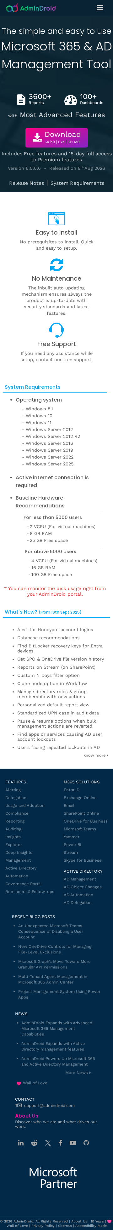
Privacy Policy (43, 1226)
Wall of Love (35, 1083)
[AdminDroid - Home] (31, 8)
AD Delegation (78, 902)
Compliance (17, 813)
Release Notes (26, 183)
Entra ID (71, 789)
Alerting (13, 789)
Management (18, 860)
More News (76, 1072)
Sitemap (65, 1226)
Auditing (13, 829)
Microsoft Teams (80, 829)
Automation (16, 876)
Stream (71, 852)
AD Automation (78, 894)
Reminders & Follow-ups (29, 891)
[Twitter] (48, 1143)
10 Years (97, 1221)
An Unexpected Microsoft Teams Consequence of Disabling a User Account (50, 931)
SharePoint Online (81, 813)
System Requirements (77, 183)
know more (95, 755)
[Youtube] (73, 1143)
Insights (13, 836)
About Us (79, 1221)
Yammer (71, 836)
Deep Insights (18, 852)
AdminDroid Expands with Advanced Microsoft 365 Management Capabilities (56, 1028)
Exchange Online (80, 797)
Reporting (14, 821)
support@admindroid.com (49, 1105)
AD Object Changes (83, 887)
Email (69, 805)
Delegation (15, 797)
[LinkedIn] (21, 1143)
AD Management (80, 879)
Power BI (72, 844)
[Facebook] (60, 1143)
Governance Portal (23, 883)
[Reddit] (34, 1143)
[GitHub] (86, 1143)
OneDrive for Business (86, 821)
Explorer (13, 844)
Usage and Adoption (25, 805)
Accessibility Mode (91, 1226)
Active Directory (21, 868)
